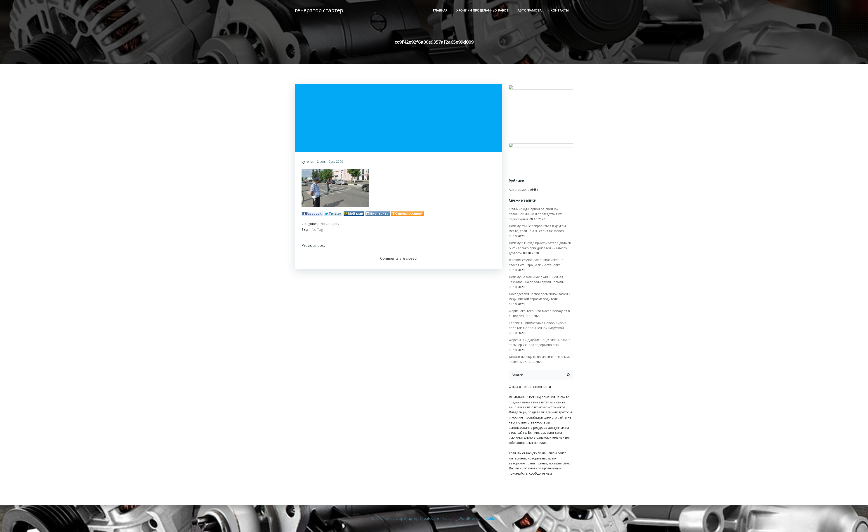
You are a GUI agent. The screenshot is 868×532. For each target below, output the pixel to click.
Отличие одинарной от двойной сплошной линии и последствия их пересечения (535, 214)
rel (307, 161)
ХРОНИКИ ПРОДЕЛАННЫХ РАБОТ (482, 10)
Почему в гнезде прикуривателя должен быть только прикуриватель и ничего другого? (540, 248)
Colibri (491, 518)
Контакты (560, 10)
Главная (440, 10)
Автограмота (530, 10)
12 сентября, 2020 (329, 161)
